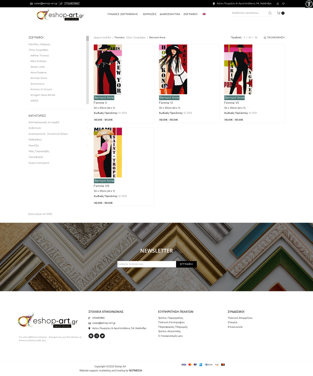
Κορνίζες (34, 145)
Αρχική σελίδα (103, 37)
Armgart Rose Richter (42, 95)
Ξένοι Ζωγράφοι (38, 50)
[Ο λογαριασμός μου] (278, 3)
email (120, 260)
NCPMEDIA (135, 370)
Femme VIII (101, 186)
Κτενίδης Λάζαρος (39, 44)
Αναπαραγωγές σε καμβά (44, 122)
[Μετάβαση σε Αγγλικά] (204, 14)
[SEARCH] (270, 13)
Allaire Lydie (37, 67)
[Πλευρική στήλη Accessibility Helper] (309, 4)
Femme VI (166, 103)
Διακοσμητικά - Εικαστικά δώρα (48, 134)
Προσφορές (36, 157)
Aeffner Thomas (39, 55)
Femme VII (231, 103)
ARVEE (34, 101)
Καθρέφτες (35, 139)
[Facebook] (91, 335)
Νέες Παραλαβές (39, 151)
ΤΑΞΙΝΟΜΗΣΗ (275, 37)
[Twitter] (102, 335)
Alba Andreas (38, 61)
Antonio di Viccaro (41, 89)
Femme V (100, 103)
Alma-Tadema (38, 72)
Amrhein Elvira (38, 78)
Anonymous (37, 84)
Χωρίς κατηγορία (39, 163)
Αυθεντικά (35, 128)
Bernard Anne (104, 97)
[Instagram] (96, 335)
